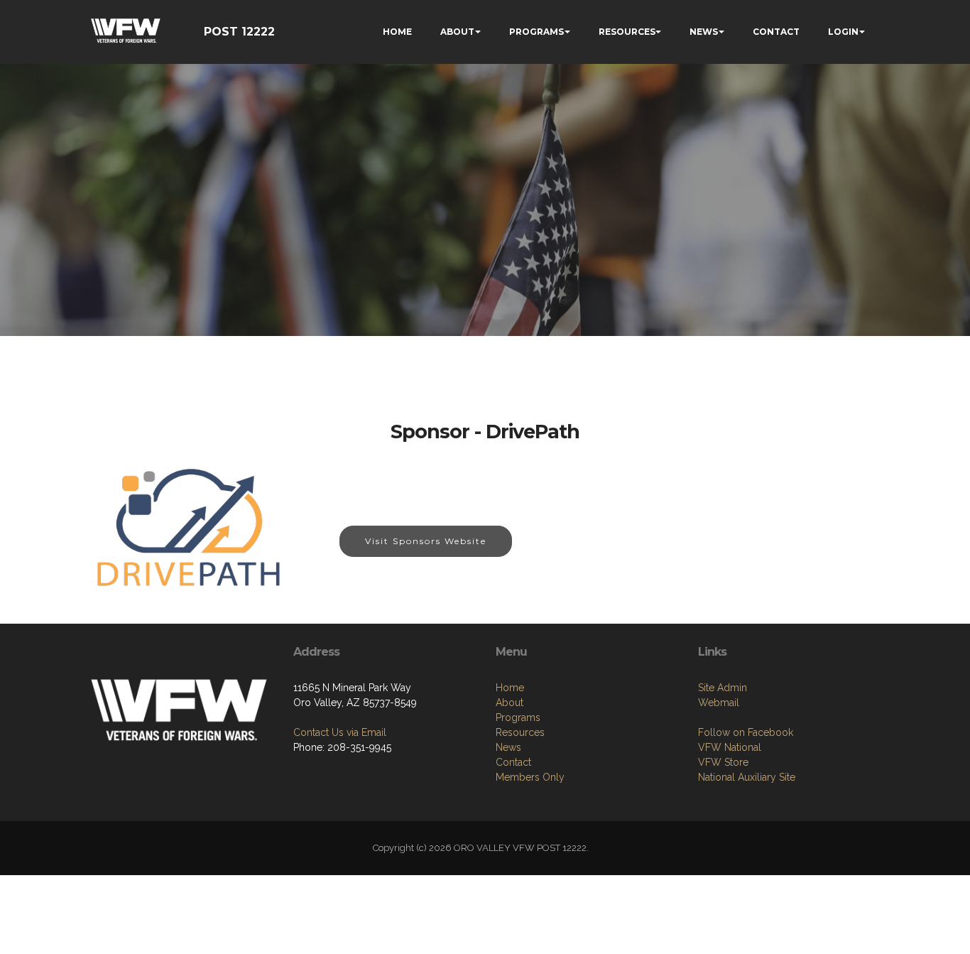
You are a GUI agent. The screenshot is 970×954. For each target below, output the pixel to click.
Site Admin (722, 687)
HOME (397, 31)
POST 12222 (239, 31)
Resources (520, 732)
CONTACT (776, 31)
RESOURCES (627, 31)
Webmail (718, 702)
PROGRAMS (536, 31)
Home (510, 687)
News (508, 747)
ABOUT (457, 31)
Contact (513, 762)
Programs (518, 717)
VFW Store (723, 762)
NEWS (704, 31)
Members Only (530, 777)
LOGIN (843, 31)
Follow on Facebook (745, 732)
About (509, 702)
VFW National (729, 747)
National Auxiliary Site (746, 777)
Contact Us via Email (339, 732)
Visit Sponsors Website (425, 541)
